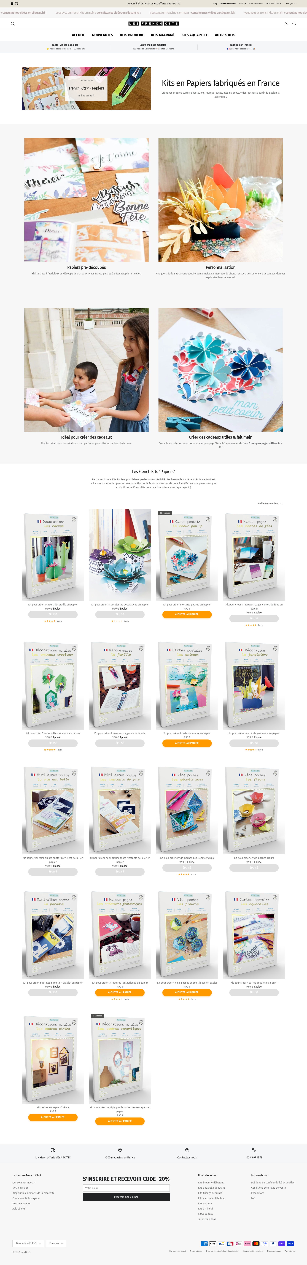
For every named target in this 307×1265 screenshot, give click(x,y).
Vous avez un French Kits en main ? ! (81, 12)
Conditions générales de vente (268, 1187)
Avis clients (18, 1208)
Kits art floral (205, 1208)
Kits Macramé (162, 35)
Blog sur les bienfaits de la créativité (33, 1193)
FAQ (253, 1198)
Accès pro (243, 3)
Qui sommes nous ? (23, 1182)
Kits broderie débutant (211, 1182)
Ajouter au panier (187, 614)
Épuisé (53, 614)
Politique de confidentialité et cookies (273, 1182)
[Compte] (286, 23)
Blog (215, 3)
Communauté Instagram (26, 1198)
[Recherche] (13, 23)
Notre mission (20, 1187)
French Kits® (24, 1252)
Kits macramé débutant (211, 1198)
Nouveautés (102, 35)
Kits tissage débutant (210, 1193)
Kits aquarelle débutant (211, 1187)
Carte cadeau (205, 1213)
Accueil (78, 35)
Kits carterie (205, 1203)
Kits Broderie (132, 35)
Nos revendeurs (21, 1203)
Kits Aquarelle (195, 35)
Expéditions (257, 1193)
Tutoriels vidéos (207, 1219)
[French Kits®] (153, 23)
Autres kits (225, 35)
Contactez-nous (256, 3)
